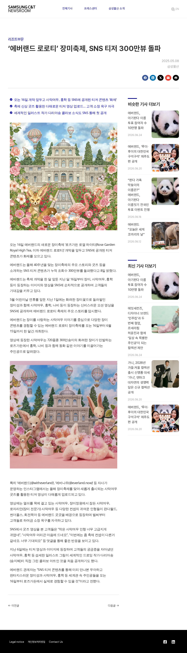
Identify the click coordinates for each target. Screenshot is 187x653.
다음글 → (113, 605)
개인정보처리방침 (36, 641)
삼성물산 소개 (117, 8)
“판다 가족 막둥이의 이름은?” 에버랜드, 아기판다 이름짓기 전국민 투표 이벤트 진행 (139, 195)
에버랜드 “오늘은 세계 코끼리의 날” (136, 229)
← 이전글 (13, 605)
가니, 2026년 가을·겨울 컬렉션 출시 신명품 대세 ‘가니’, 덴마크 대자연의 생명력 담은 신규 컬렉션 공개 (139, 377)
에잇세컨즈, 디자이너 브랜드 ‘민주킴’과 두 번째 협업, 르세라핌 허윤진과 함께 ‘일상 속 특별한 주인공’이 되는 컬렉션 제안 (138, 328)
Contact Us (56, 641)
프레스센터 (90, 8)
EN (177, 9)
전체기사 (67, 8)
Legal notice (16, 641)
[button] (14, 416)
